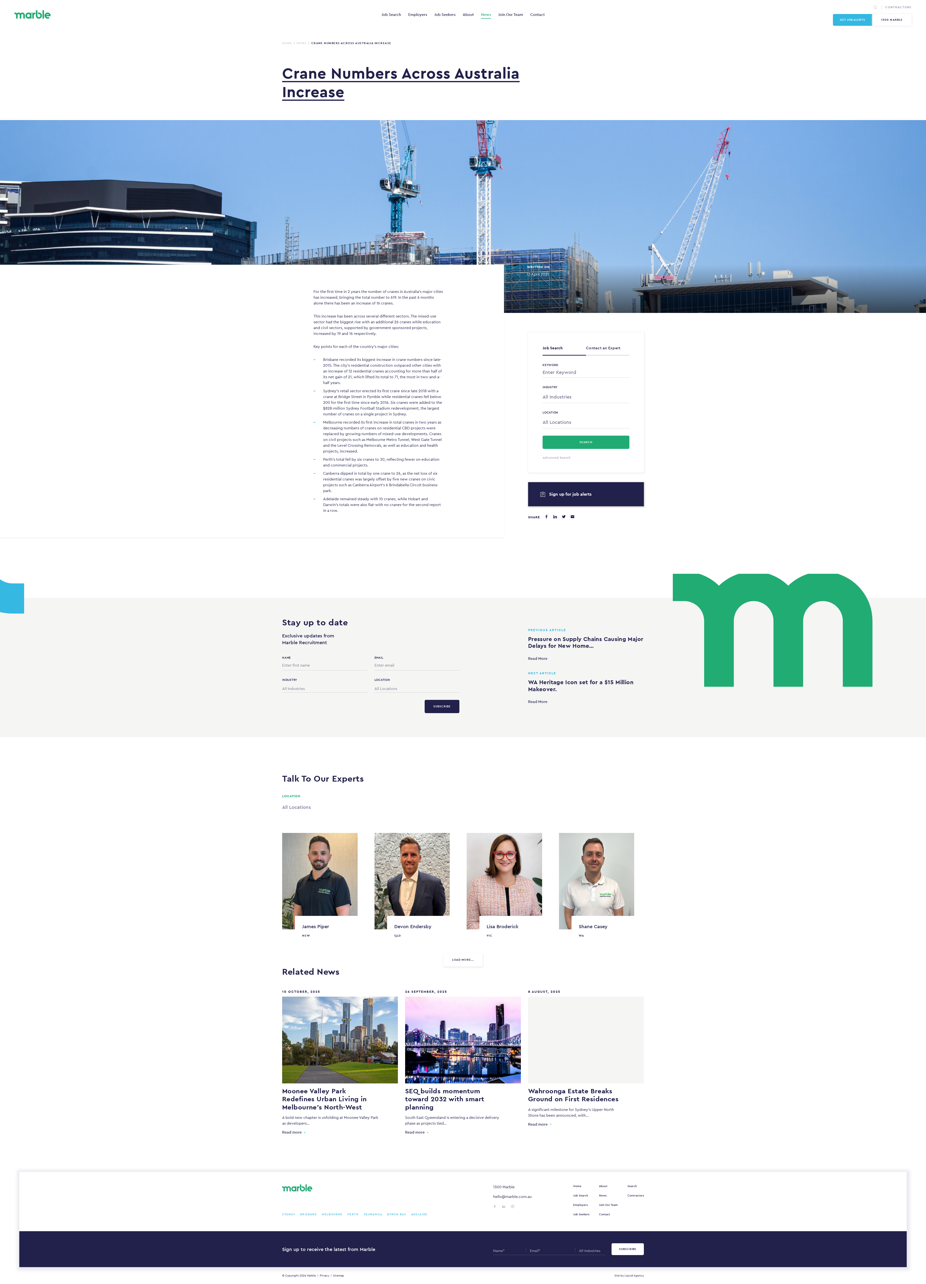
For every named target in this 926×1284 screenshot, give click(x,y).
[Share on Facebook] (546, 516)
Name (286, 658)
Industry (550, 387)
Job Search (391, 14)
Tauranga (373, 1214)
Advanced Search (557, 457)
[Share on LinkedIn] (555, 516)
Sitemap (338, 1275)
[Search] (875, 7)
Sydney (288, 1214)
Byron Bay (396, 1214)
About (468, 14)
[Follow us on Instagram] (513, 1206)
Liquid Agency (634, 1275)
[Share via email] (572, 516)
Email (378, 658)
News (486, 14)
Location (550, 412)
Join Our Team (510, 14)
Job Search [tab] (553, 348)
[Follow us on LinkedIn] (504, 1206)
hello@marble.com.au (512, 1196)
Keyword (550, 365)
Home (287, 43)
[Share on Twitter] (563, 516)
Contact (537, 14)
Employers (417, 14)
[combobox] (586, 396)
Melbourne (332, 1214)
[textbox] (586, 397)
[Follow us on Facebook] (495, 1206)
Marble (311, 1275)
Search (632, 1186)
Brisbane (308, 1214)
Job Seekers (445, 14)
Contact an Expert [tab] (603, 348)
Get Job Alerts (852, 20)
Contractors (898, 7)
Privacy (324, 1275)
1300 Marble (892, 20)
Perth (353, 1214)
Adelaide (419, 1214)
